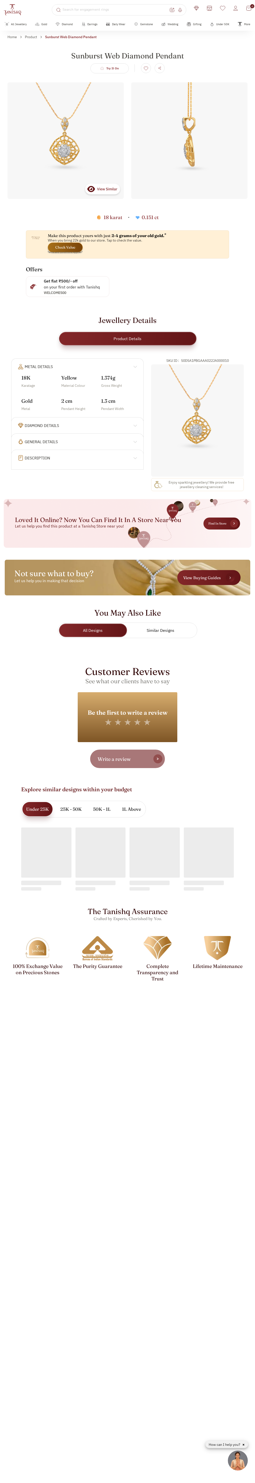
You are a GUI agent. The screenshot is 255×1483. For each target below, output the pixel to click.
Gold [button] (44, 24)
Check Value (65, 247)
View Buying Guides (202, 577)
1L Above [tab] (131, 809)
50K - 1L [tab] (102, 809)
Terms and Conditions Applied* (65, 252)
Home (12, 37)
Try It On (112, 68)
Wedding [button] (173, 24)
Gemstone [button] (146, 24)
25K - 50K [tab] (71, 809)
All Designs (93, 630)
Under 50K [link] (222, 24)
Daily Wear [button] (118, 24)
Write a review (114, 759)
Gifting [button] (197, 24)
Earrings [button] (92, 24)
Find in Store (217, 523)
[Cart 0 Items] (248, 8)
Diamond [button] (67, 24)
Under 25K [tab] (37, 809)
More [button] (247, 24)
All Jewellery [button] (19, 24)
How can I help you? (225, 1444)
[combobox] (115, 9)
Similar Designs (160, 630)
